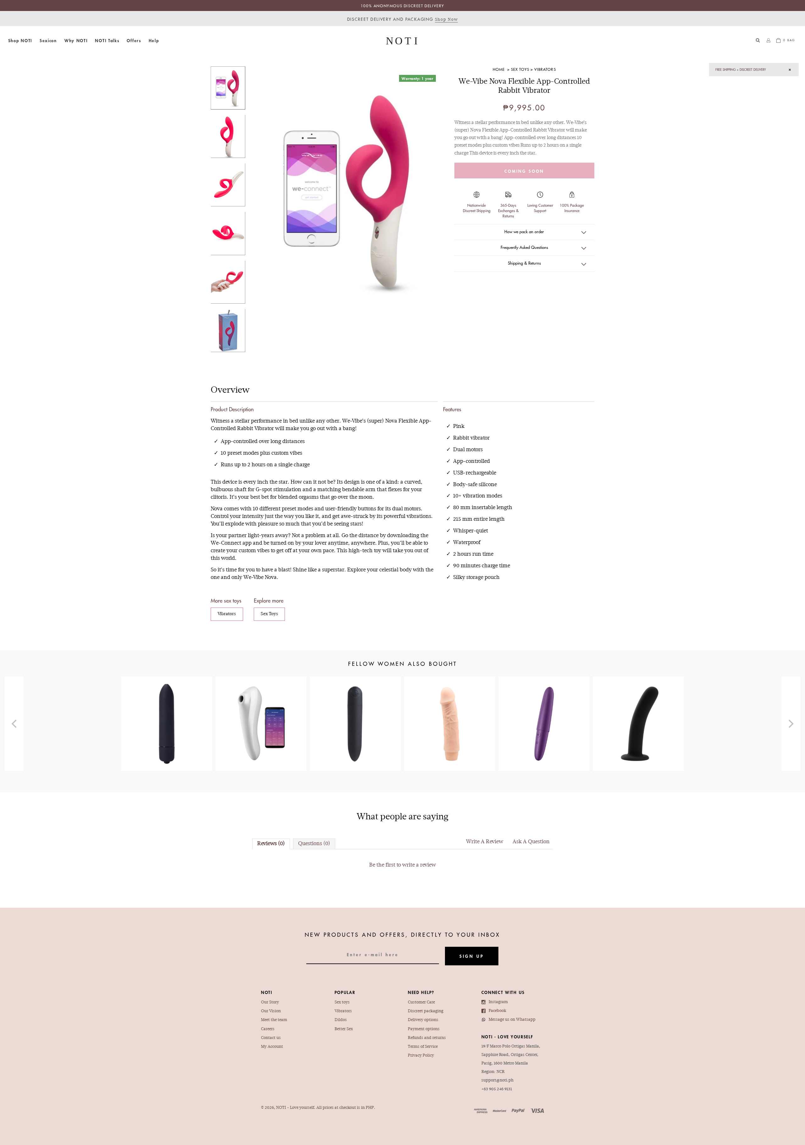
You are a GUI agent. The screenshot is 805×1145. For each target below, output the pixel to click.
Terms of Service (423, 1047)
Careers (268, 1029)
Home (499, 69)
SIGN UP (471, 956)
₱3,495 (261, 714)
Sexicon (48, 40)
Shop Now (446, 20)
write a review (419, 865)
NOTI (281, 1108)
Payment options (424, 1029)
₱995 (355, 711)
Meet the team (274, 1020)
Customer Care (421, 1002)
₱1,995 (544, 707)
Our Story (270, 1002)
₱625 (638, 707)
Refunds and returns (427, 1038)
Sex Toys (520, 69)
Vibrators (545, 69)
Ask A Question (531, 842)
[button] (20, 40)
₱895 (449, 707)
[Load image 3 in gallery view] (228, 184)
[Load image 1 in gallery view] (228, 87)
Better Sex (344, 1029)
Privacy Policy (421, 1055)
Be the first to (402, 865)
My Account (272, 1047)
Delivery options (423, 1020)
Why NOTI (76, 40)
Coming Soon (524, 171)
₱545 (166, 704)
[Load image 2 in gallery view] (228, 136)
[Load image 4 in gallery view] (228, 233)
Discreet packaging (425, 1011)
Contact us (271, 1038)
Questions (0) (314, 843)
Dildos (341, 1020)
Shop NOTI (20, 40)
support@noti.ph (497, 1080)
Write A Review (484, 842)
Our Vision (271, 1011)
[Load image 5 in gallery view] (228, 282)
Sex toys (342, 1002)
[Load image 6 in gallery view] (228, 330)
